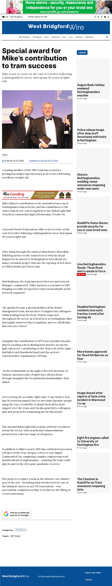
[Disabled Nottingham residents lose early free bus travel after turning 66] (93, 291)
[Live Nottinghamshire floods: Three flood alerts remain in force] (93, 248)
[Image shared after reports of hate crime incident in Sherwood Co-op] (93, 377)
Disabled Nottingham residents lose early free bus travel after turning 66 (91, 312)
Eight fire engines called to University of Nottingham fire (93, 441)
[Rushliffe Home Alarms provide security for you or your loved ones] (93, 207)
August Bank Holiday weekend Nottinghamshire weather (91, 90)
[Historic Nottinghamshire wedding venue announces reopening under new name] (93, 159)
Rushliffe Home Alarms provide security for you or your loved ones (92, 226)
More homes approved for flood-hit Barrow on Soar (92, 355)
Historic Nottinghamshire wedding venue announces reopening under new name (91, 181)
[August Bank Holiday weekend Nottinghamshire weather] (93, 69)
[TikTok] (95, 17)
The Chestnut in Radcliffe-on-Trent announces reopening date (91, 484)
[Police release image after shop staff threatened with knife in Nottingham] (93, 114)
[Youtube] (105, 17)
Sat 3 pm (81, 274)
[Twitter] (108, 17)
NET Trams (15, 536)
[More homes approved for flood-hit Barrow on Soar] (93, 336)
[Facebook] (101, 17)
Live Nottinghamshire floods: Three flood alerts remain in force (91, 267)
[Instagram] (98, 17)
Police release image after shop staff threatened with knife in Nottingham (91, 135)
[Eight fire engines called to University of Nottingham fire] (93, 422)
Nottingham (21, 529)
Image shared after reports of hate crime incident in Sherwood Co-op (91, 398)
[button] (107, 37)
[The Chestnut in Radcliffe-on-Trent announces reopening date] (93, 463)
